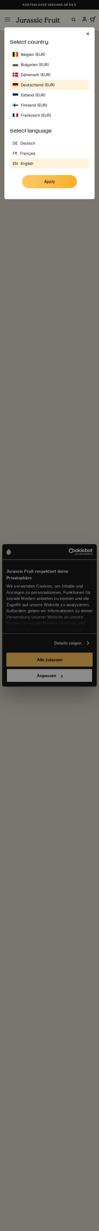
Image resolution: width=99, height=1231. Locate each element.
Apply (49, 181)
